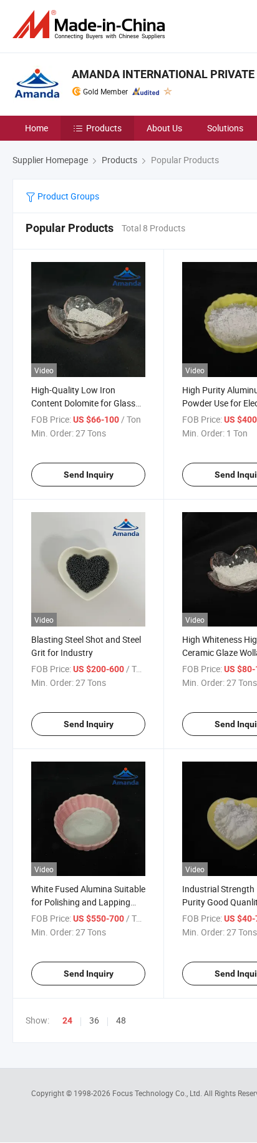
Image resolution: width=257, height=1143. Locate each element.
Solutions (225, 128)
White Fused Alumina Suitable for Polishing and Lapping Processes (88, 902)
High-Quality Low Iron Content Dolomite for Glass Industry (83, 403)
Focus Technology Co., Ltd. (158, 1093)
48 (121, 1020)
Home (36, 128)
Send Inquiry (89, 475)
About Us (164, 128)
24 (67, 1020)
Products (104, 128)
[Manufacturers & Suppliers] (91, 24)
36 (94, 1020)
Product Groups (67, 196)
